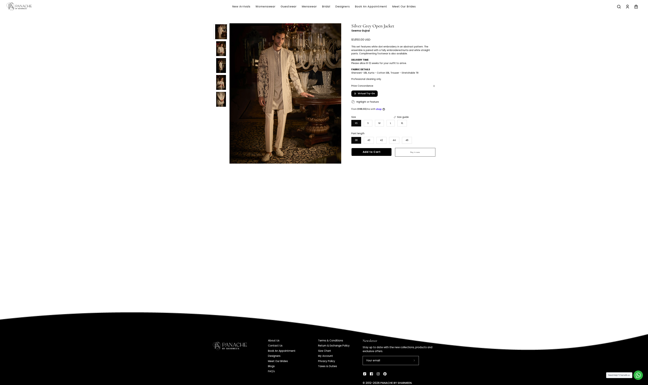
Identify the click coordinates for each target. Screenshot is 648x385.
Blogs (271, 366)
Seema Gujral (360, 30)
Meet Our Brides (278, 361)
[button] (309, 6)
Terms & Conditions (330, 340)
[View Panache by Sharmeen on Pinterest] (385, 374)
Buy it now (415, 152)
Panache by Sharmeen (396, 383)
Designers (274, 356)
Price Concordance (362, 85)
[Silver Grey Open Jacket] (221, 31)
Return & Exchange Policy (334, 345)
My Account (325, 356)
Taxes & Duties (327, 366)
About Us (273, 340)
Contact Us (275, 345)
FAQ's (271, 371)
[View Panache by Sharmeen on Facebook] (371, 374)
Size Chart (324, 351)
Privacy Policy (326, 361)
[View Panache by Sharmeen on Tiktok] (365, 374)
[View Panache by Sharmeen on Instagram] (378, 374)
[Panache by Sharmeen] (22, 7)
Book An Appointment (281, 351)
